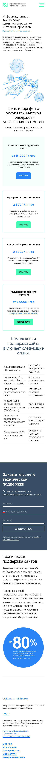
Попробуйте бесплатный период (23, 313)
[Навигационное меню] (41, 5)
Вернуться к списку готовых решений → (17, 31)
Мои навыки (10, 747)
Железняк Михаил (16, 698)
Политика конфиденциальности (16, 731)
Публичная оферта (10, 733)
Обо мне (8, 743)
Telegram (6, 713)
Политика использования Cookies (16, 736)
